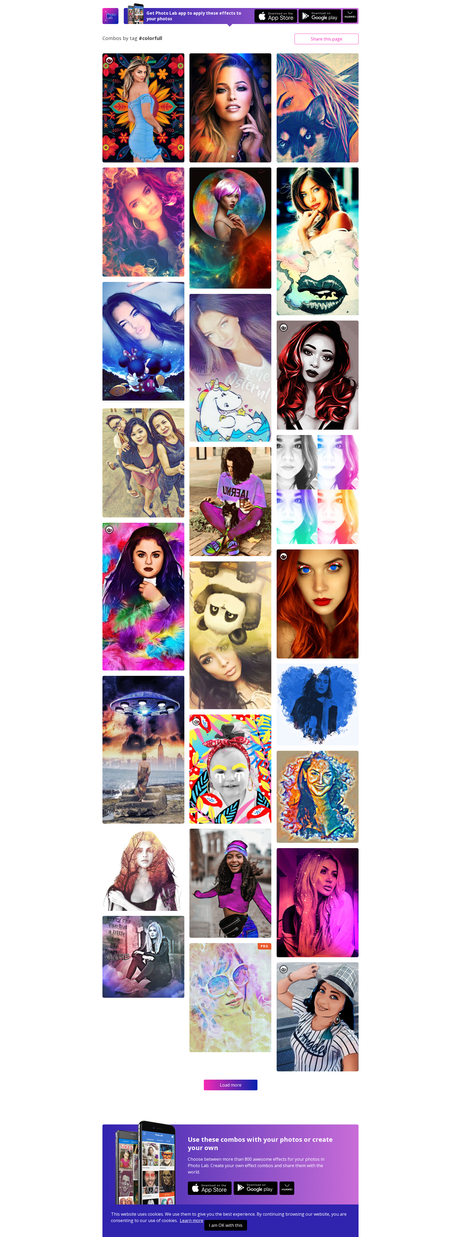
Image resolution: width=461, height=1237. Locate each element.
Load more (230, 1085)
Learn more (191, 1220)
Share (326, 39)
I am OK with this (226, 1225)
